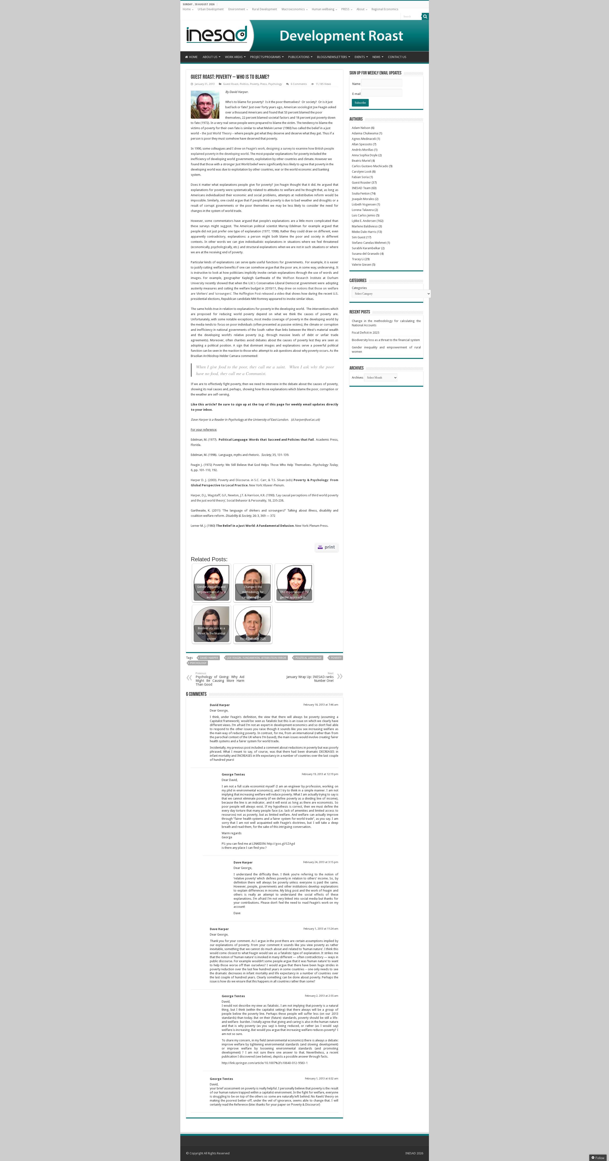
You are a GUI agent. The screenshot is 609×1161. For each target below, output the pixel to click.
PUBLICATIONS (298, 57)
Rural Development (264, 9)
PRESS (345, 9)
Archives (357, 377)
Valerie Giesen (361, 264)
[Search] (425, 16)
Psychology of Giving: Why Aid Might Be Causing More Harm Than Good (220, 679)
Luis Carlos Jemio (363, 215)
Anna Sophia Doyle (365, 155)
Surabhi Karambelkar (366, 248)
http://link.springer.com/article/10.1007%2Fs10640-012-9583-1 (265, 1063)
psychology (198, 663)
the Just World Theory (216, 133)
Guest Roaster (361, 182)
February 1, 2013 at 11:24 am (321, 928)
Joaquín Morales (363, 199)
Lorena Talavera (363, 210)
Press (263, 84)
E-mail (356, 94)
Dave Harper (199, 419)
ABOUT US (210, 57)
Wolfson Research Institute (302, 278)
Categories (359, 288)
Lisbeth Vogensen (364, 204)
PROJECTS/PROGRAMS (265, 57)
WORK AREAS (234, 57)
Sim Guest (358, 237)
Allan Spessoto (362, 144)
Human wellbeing (323, 9)
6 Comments (299, 84)
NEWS (376, 57)
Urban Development (211, 9)
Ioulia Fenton (361, 193)
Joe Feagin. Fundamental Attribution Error (256, 657)
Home (187, 9)
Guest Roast (230, 84)
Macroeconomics (293, 9)
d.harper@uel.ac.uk (305, 419)
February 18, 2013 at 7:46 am (321, 704)
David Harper (209, 657)
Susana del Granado (365, 253)
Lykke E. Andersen (364, 221)
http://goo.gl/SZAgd (281, 843)
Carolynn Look (361, 171)
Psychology (275, 84)
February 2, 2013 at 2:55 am (321, 995)
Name (356, 84)
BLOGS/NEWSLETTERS (332, 57)
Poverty (254, 84)
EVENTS (360, 57)
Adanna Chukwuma (365, 133)
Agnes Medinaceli (364, 139)
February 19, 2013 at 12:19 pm (320, 774)
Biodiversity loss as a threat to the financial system (386, 340)
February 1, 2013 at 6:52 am (321, 1078)
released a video (273, 293)
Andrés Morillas (362, 149)
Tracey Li (358, 259)
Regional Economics (385, 9)
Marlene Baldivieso (365, 226)
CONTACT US (397, 57)
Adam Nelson (361, 128)
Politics (244, 84)
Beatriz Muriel (361, 160)
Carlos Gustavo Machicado (370, 166)
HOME (193, 57)
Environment (236, 9)
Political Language (308, 657)
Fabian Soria (360, 177)
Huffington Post (250, 293)
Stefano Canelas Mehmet (369, 242)
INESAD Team (361, 188)
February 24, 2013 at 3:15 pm (320, 862)
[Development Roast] (304, 29)
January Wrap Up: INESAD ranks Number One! (310, 677)
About (360, 9)
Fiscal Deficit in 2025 (365, 332)
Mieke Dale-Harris (364, 232)
